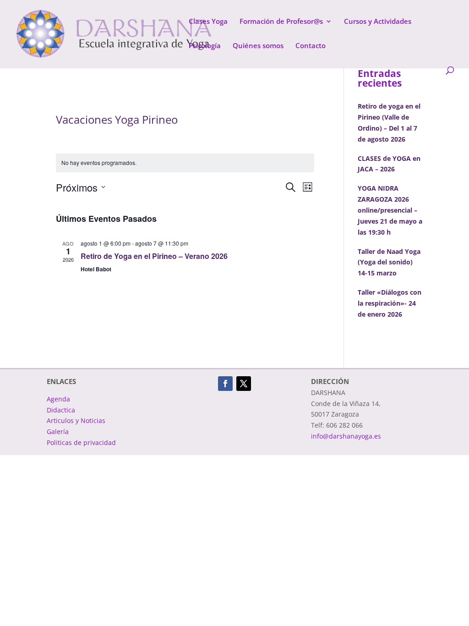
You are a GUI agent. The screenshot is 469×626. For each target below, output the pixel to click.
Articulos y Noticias (76, 420)
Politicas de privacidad (81, 442)
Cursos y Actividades (377, 22)
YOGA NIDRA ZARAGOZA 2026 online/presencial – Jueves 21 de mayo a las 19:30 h (390, 210)
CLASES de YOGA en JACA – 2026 (389, 164)
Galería (58, 431)
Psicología (205, 46)
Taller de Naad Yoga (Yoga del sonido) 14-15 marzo (389, 262)
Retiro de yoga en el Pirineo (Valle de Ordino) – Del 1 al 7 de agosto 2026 (389, 122)
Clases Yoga (208, 22)
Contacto (310, 46)
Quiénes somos (258, 46)
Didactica (61, 410)
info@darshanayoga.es (346, 436)
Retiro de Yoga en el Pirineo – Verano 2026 (154, 256)
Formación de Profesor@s (281, 22)
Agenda (58, 399)
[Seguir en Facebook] (225, 383)
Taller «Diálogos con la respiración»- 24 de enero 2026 (389, 303)
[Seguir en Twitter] (243, 383)
